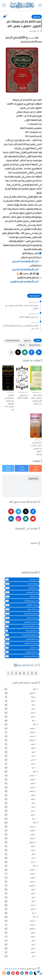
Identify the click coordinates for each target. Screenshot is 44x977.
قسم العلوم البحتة (22, 630)
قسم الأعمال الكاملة (22, 613)
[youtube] (33, 518)
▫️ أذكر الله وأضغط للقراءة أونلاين (26, 281)
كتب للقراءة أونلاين (22, 652)
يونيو (32, 700)
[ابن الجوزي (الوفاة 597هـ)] (22, 378)
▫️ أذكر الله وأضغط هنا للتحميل (27, 261)
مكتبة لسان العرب (11, 968)
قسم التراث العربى (22, 617)
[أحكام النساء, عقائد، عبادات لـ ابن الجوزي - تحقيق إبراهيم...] (36, 425)
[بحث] (4, 5)
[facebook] (33, 511)
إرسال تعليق (33, 478)
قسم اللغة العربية (22, 639)
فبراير (32, 716)
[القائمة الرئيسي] (40, 5)
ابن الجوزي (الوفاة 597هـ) (28, 317)
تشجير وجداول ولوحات (22, 600)
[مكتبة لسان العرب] (22, 5)
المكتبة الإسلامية (34, 345)
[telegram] (18, 511)
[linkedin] (11, 518)
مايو (33, 704)
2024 (34, 771)
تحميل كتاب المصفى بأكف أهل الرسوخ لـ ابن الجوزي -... (21, 307)
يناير (33, 720)
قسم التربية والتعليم (22, 622)
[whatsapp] (26, 518)
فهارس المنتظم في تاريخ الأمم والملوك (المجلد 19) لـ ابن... (20, 327)
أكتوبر (32, 783)
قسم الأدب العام (22, 609)
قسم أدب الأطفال (22, 605)
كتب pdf (22, 345)
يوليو (32, 697)
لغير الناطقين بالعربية (22, 656)
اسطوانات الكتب (22, 583)
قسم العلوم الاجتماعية (22, 626)
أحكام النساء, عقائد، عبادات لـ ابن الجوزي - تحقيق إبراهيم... (36, 448)
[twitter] (26, 511)
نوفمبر (32, 732)
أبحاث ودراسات (22, 579)
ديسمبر (32, 728)
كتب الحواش (22, 647)
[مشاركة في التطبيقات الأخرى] (11, 352)
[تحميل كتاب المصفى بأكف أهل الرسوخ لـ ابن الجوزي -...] (36, 378)
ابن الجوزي (36, 16)
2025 (34, 724)
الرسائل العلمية (22, 588)
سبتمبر (32, 736)
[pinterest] (11, 511)
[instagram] (18, 518)
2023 (34, 822)
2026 (34, 689)
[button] (31, 352)
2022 (34, 865)
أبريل (32, 708)
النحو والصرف (22, 596)
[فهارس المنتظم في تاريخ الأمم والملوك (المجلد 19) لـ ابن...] (8, 378)
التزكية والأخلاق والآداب (12, 340)
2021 (34, 917)
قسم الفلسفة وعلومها (22, 635)
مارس (32, 712)
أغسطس (31, 693)
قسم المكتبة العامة (22, 643)
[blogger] (4, 973)
